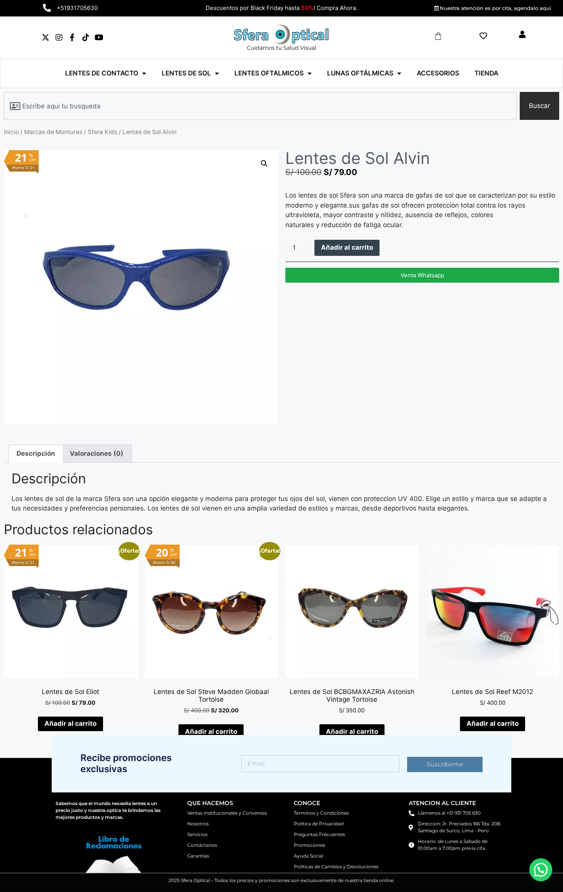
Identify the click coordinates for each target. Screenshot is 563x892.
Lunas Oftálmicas (360, 73)
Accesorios (438, 73)
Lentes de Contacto (101, 73)
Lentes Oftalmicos (269, 73)
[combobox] (260, 106)
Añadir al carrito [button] (70, 723)
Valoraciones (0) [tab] (96, 453)
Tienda (486, 73)
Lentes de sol (186, 73)
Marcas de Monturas (53, 132)
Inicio (11, 132)
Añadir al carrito (347, 247)
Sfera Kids (102, 132)
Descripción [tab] (35, 453)
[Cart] (438, 36)
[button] (264, 163)
